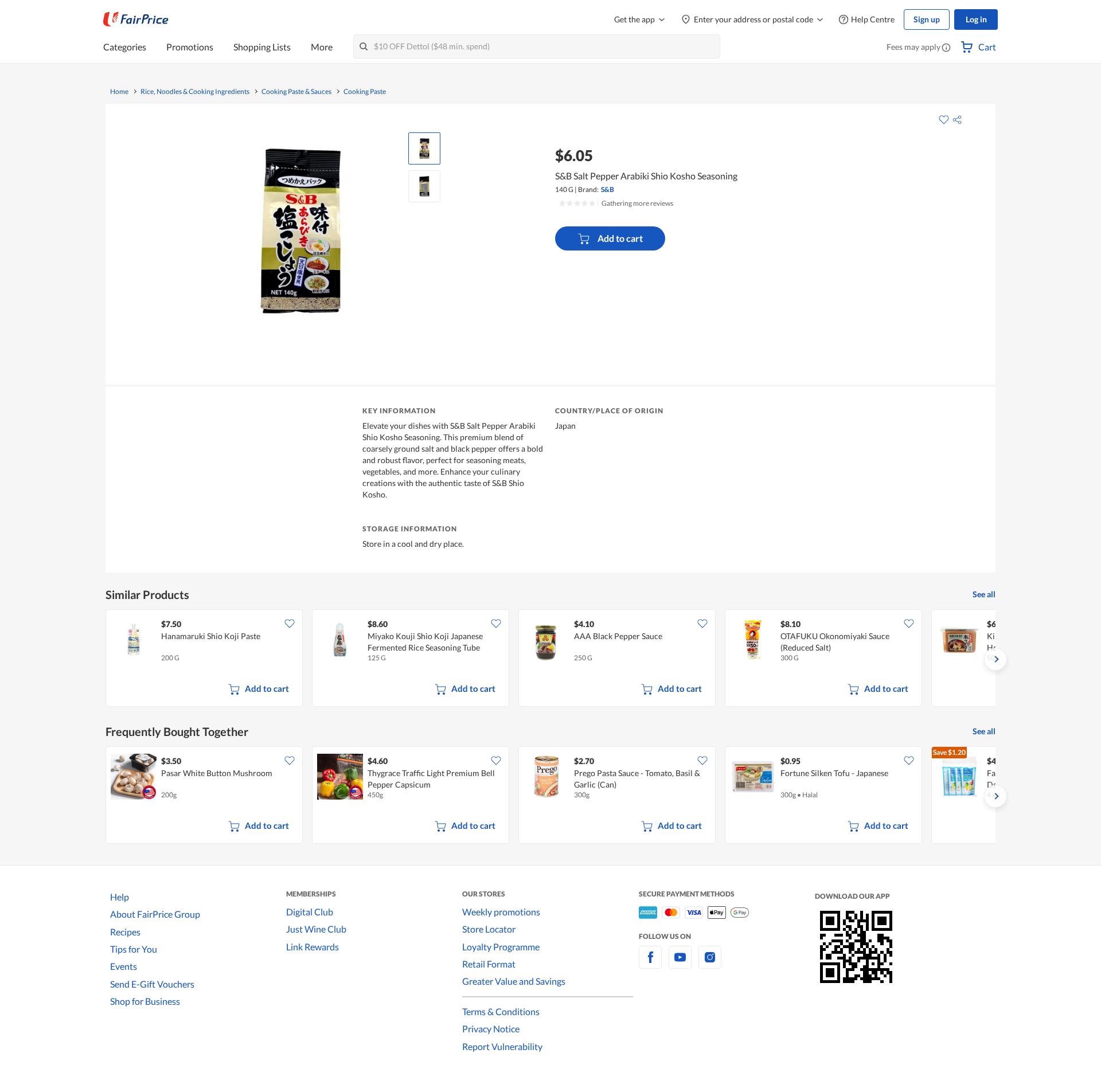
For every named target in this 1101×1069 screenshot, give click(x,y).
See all (984, 594)
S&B (607, 189)
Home (119, 91)
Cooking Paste (364, 91)
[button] (946, 48)
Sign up (926, 19)
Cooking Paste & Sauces (296, 91)
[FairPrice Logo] (136, 19)
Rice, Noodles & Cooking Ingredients (194, 91)
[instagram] (709, 963)
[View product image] (424, 148)
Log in (976, 19)
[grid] (550, 659)
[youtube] (680, 963)
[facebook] (650, 963)
